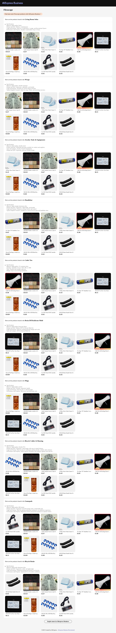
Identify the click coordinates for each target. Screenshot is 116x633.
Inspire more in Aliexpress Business (58, 621)
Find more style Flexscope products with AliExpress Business (22, 14)
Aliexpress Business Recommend (66, 630)
